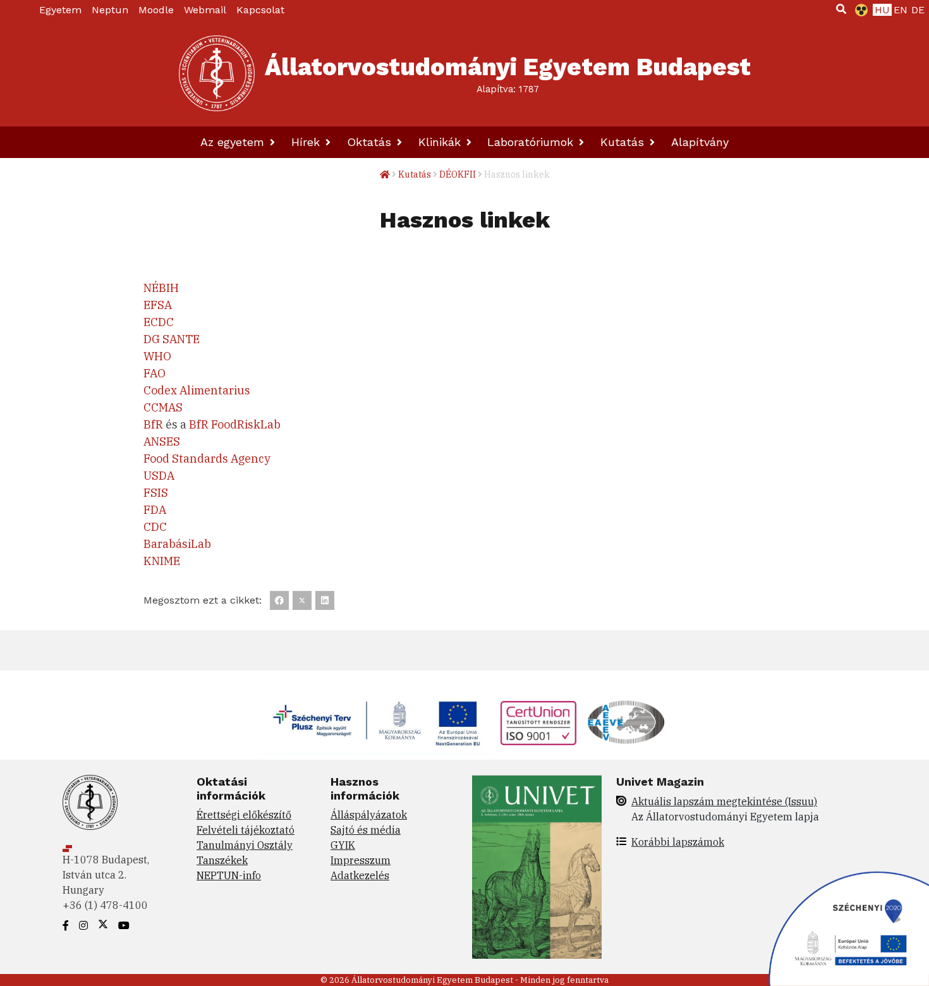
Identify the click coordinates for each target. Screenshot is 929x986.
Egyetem (60, 10)
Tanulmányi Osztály (245, 845)
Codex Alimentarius (196, 390)
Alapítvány (700, 142)
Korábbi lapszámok (677, 842)
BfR (153, 424)
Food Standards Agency (206, 458)
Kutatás (624, 142)
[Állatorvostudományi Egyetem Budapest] (217, 73)
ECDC (158, 322)
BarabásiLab (177, 544)
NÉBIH (161, 288)
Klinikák (441, 142)
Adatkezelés (360, 875)
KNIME (161, 561)
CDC (155, 527)
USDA (158, 475)
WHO (157, 356)
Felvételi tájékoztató (245, 830)
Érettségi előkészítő (244, 814)
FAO (154, 373)
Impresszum (361, 860)
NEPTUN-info (229, 875)
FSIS (155, 492)
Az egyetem (234, 142)
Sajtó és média (366, 830)
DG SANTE (171, 339)
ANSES (161, 441)
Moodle (156, 10)
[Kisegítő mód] (859, 10)
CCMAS (163, 407)
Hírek (307, 142)
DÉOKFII (457, 174)
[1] (841, 9)
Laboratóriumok (532, 142)
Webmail (205, 10)
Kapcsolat (260, 10)
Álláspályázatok (369, 814)
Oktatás (371, 142)
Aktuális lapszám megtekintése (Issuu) (724, 801)
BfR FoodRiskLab (235, 424)
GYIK (343, 845)
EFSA (157, 305)
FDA (154, 509)
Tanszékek (222, 860)
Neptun (110, 10)
